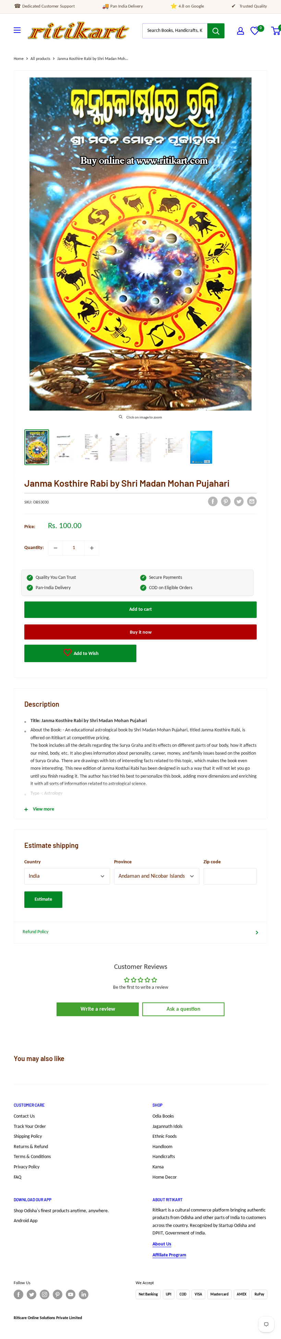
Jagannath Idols (167, 1126)
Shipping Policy (28, 1136)
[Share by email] (252, 501)
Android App (25, 1221)
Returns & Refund (31, 1146)
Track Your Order (30, 1126)
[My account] (240, 31)
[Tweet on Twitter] (239, 501)
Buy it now (140, 632)
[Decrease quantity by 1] (55, 548)
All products (40, 59)
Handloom (162, 1146)
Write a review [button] (98, 1009)
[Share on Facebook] (213, 501)
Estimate (43, 899)
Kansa (158, 1167)
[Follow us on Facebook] (18, 1294)
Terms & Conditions (32, 1156)
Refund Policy (35, 932)
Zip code (212, 862)
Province (123, 862)
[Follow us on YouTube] (70, 1294)
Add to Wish (86, 653)
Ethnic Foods (164, 1136)
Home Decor (164, 1177)
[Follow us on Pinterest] (57, 1294)
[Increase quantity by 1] (92, 548)
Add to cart (140, 609)
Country (32, 862)
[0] (254, 33)
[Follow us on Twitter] (31, 1294)
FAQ (17, 1177)
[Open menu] (17, 30)
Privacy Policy (26, 1167)
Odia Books (163, 1116)
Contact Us (24, 1116)
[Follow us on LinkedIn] (83, 1294)
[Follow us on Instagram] (44, 1294)
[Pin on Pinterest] (226, 501)
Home (19, 59)
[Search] (215, 30)
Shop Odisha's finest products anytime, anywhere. (61, 1211)
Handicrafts (163, 1156)
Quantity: (34, 547)
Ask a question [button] (183, 1009)
